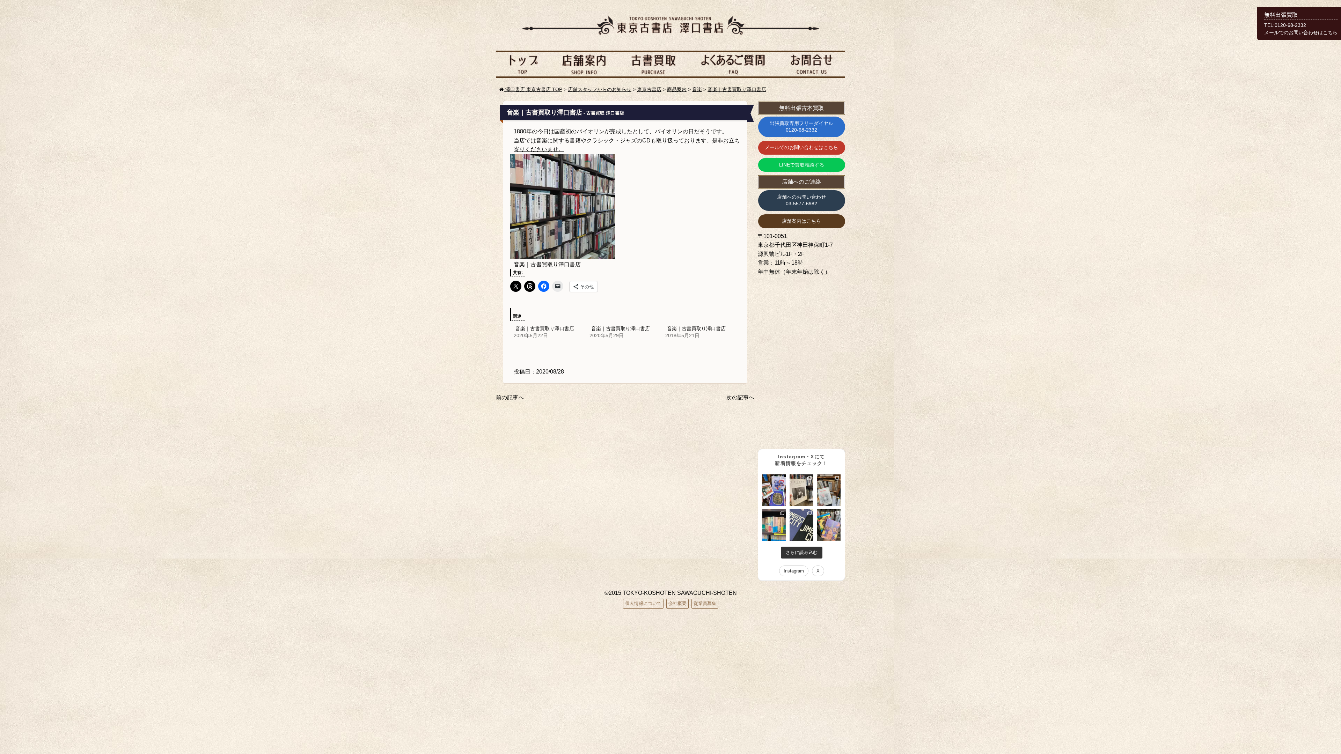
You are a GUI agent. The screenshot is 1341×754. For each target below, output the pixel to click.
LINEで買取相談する (801, 165)
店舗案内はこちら (801, 221)
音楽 (697, 89)
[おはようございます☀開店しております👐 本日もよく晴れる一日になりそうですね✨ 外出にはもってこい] (774, 525)
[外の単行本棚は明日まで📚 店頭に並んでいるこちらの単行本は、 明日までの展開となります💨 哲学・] (829, 490)
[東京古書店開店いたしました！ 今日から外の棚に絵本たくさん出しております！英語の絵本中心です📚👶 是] (774, 490)
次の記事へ (740, 397)
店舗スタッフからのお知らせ (599, 89)
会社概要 (677, 603)
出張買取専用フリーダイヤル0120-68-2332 (801, 126)
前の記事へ (510, 397)
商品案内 (677, 89)
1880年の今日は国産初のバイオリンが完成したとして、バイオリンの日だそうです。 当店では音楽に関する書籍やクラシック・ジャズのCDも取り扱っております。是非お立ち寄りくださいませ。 (627, 140)
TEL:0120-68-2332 (1285, 25)
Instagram (794, 571)
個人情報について (643, 603)
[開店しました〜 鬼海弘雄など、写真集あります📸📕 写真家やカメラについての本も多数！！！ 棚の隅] (801, 490)
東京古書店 (649, 89)
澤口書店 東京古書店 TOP (533, 89)
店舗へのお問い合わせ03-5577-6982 (801, 200)
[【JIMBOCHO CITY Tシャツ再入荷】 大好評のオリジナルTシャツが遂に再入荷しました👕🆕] (801, 525)
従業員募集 (705, 603)
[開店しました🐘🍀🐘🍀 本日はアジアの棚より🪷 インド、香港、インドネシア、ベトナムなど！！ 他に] (829, 525)
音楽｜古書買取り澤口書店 (737, 89)
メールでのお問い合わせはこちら (801, 147)
